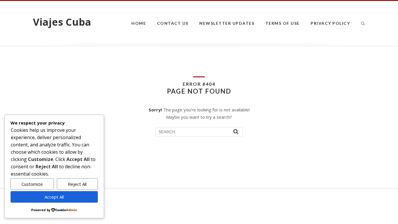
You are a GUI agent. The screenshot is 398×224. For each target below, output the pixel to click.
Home (138, 23)
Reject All (77, 184)
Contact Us (173, 23)
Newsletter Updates (226, 23)
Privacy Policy (330, 23)
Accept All (54, 197)
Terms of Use (282, 23)
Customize (32, 184)
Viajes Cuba (62, 22)
